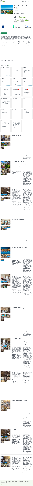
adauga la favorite (17, 10)
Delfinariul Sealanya (4, 61)
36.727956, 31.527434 (20, 13)
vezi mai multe (8, 75)
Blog (6, 482)
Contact (10, 482)
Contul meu (3, 482)
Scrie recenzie (4, 33)
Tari (1, 481)
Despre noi (5, 481)
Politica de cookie (27, 481)
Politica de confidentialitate (19, 481)
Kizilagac (10, 3)
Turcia (7, 3)
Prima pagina (2, 3)
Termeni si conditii (11, 481)
